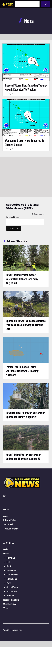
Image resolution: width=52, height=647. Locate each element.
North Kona (12, 579)
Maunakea (11, 570)
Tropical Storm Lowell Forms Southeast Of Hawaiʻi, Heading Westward (22, 371)
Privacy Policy (9, 520)
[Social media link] (4, 496)
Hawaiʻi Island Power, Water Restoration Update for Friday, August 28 (22, 279)
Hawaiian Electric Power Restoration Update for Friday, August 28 (25, 415)
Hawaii (6, 553)
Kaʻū (9, 566)
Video (5, 608)
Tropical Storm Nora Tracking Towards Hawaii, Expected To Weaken (26, 87)
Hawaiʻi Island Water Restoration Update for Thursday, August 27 (23, 457)
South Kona (12, 591)
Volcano (10, 595)
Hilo (8, 562)
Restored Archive (11, 600)
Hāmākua (11, 558)
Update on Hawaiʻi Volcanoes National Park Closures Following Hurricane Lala (26, 325)
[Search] (45, 4)
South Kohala (12, 587)
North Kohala (12, 574)
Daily (5, 549)
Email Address (13, 217)
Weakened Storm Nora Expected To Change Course (24, 142)
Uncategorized (9, 604)
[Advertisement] (26, 176)
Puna (9, 583)
